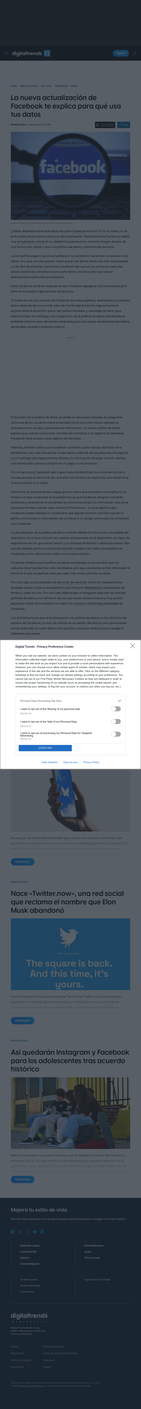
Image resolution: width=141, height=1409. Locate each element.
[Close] (133, 646)
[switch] (116, 708)
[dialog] (70, 704)
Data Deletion (50, 762)
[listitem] (70, 701)
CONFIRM (45, 748)
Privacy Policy (91, 762)
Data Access (70, 762)
